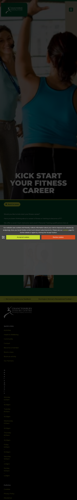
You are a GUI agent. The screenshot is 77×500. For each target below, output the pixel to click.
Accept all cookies (23, 237)
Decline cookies (58, 237)
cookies (65, 230)
